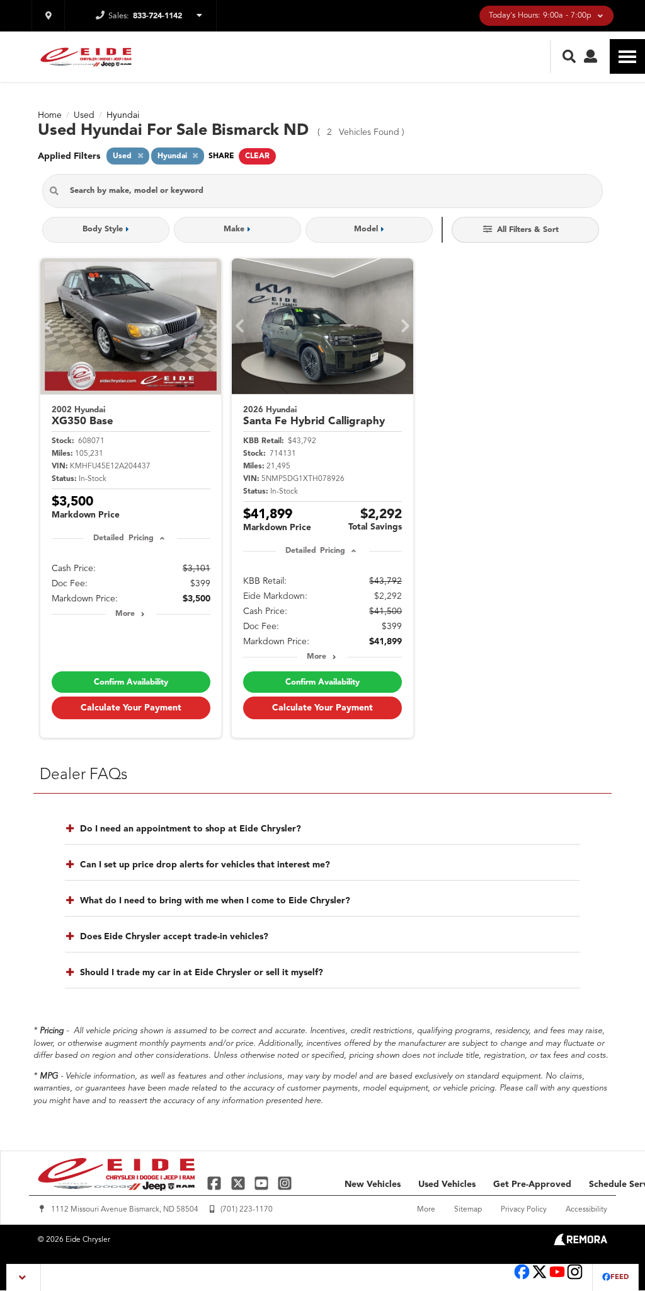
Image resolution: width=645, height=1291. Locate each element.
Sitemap (468, 1209)
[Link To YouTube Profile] (263, 1183)
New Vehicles (373, 1184)
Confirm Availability (131, 682)
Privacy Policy (524, 1209)
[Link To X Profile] (239, 1183)
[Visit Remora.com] (580, 1243)
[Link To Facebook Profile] (215, 1183)
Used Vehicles (447, 1184)
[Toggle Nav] (627, 56)
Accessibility (586, 1209)
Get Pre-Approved (532, 1184)
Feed (619, 1277)
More (125, 614)
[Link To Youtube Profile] (557, 1278)
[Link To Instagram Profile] (285, 1183)
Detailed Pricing (123, 538)
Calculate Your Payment (131, 707)
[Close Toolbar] (23, 1277)
